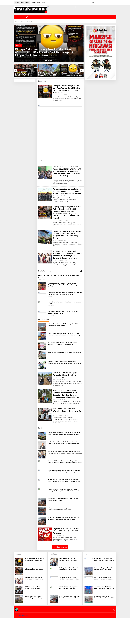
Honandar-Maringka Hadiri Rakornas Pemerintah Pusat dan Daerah (104, 587)
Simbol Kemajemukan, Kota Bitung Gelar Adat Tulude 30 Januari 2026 (103, 578)
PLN (54, 178)
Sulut (54, 240)
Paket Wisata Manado (21, 615)
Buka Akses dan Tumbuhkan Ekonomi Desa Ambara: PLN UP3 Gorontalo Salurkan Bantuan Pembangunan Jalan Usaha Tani (66, 393)
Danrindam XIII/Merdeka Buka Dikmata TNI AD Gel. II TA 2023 (64, 302)
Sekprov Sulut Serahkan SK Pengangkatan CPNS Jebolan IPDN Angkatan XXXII (63, 324)
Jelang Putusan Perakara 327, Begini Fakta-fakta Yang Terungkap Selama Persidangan (63, 508)
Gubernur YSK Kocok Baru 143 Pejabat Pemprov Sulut (64, 352)
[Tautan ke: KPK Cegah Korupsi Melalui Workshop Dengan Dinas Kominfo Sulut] (45, 414)
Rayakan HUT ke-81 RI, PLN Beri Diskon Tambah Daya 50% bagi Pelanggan (66, 531)
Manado (18, 45)
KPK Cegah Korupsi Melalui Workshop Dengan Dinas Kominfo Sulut (67, 411)
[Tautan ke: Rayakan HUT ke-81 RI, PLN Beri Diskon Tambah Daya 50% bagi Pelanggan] (45, 534)
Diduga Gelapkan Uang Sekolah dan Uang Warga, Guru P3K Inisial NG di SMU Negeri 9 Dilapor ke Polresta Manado (44, 52)
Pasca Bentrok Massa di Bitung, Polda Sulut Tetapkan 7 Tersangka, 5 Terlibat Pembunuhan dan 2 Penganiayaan (65, 293)
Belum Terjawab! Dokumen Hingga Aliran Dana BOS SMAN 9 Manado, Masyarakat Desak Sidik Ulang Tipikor (48, 74)
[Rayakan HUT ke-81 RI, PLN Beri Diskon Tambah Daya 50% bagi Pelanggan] (67, 541)
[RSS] (113, 610)
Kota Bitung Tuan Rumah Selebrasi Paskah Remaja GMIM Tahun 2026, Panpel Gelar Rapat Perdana (104, 597)
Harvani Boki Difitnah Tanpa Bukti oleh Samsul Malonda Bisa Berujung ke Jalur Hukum (62, 343)
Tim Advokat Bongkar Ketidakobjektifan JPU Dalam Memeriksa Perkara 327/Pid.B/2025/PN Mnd (64, 518)
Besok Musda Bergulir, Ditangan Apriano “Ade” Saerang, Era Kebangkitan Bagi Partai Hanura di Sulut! (63, 490)
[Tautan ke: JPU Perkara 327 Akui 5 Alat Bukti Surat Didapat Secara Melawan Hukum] (42, 501)
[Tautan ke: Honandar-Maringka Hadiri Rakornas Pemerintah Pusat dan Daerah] (89, 590)
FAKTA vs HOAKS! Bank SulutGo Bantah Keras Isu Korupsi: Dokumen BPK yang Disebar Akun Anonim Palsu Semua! (63, 442)
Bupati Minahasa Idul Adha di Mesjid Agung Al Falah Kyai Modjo (58, 276)
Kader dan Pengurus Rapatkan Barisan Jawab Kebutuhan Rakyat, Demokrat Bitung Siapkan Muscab (104, 568)
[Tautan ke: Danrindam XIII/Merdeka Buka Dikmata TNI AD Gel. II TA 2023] (42, 305)
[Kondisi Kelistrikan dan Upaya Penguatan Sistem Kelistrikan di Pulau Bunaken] (62, 385)
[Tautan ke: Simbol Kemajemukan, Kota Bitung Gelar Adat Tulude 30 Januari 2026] (89, 580)
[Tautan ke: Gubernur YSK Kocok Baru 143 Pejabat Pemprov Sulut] (42, 355)
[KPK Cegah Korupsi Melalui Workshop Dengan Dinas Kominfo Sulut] (62, 423)
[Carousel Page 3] (51, 60)
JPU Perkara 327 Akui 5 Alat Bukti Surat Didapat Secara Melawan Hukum (63, 499)
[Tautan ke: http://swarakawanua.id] (81, 271)
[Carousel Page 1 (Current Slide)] (46, 60)
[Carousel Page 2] (48, 60)
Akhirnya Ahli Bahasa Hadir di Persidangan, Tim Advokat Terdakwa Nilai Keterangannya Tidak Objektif (65, 461)
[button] (114, 2)
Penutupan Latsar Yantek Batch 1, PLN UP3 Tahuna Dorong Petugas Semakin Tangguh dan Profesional (67, 191)
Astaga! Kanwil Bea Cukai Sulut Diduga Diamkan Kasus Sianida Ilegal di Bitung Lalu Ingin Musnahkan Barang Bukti (103, 559)
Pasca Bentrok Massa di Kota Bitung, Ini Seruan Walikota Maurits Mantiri (63, 312)
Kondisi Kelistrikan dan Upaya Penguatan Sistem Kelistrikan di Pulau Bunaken (66, 375)
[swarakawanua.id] (30, 9)
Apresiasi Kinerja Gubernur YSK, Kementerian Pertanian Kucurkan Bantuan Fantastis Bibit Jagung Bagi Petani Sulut (64, 362)
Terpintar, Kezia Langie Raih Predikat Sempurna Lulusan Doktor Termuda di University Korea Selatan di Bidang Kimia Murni (67, 254)
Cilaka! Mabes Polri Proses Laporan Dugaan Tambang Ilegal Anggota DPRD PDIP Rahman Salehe (33, 597)
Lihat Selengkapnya (60, 547)
